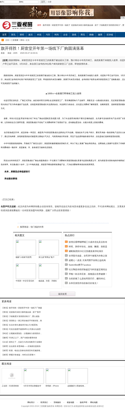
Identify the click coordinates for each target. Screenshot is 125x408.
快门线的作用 (37, 227)
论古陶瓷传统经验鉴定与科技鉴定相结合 (88, 269)
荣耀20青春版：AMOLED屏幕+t (22, 355)
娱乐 (31, 34)
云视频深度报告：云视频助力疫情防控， (25, 333)
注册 (49, 2)
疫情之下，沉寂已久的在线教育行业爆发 (25, 342)
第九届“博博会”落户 (46, 257)
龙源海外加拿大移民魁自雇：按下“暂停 (25, 312)
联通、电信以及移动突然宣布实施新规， (25, 350)
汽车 (48, 34)
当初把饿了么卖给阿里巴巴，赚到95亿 (87, 278)
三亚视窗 (14, 40)
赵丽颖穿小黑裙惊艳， (77, 386)
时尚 (57, 34)
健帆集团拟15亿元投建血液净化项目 (86, 251)
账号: (2, 2)
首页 (4, 34)
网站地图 (94, 402)
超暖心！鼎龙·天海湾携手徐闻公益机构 (87, 260)
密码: (21, 2)
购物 (91, 34)
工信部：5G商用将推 (10, 386)
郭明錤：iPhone (52, 386)
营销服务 (57, 402)
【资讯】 (5, 308)
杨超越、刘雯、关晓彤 (48, 281)
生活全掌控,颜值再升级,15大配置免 (23, 325)
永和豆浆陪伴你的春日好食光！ (84, 283)
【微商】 (5, 338)
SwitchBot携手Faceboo (80, 265)
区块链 (110, 34)
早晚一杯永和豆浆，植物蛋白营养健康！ (88, 274)
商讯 (83, 34)
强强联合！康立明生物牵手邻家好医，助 (25, 321)
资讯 (13, 34)
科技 (39, 34)
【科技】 (5, 333)
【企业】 (5, 342)
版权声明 (83, 402)
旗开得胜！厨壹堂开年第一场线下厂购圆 (25, 308)
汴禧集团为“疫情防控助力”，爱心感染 (24, 316)
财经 (22, 34)
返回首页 (62, 294)
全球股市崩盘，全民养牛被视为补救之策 (88, 255)
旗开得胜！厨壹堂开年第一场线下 (56, 25)
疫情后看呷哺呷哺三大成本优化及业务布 (88, 242)
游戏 (74, 34)
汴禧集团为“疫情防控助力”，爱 (111, 25)
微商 (100, 34)
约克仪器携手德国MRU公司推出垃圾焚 (25, 329)
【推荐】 (5, 346)
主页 (7, 40)
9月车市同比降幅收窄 (32, 386)
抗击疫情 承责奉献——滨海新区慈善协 (25, 346)
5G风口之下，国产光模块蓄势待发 (23, 338)
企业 (65, 34)
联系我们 (44, 402)
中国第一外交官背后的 (25, 281)
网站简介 (31, 402)
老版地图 (70, 402)
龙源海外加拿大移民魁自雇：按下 (84, 25)
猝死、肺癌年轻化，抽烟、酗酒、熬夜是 (88, 246)
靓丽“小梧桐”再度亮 (24, 257)
